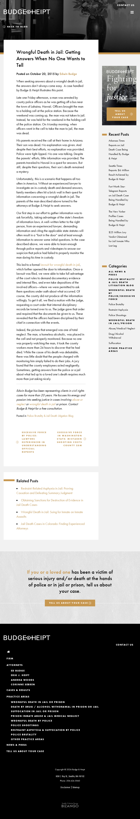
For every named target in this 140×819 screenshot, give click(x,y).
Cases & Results (18, 690)
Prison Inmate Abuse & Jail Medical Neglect (45, 716)
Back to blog (17, 26)
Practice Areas (18, 696)
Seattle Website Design (70, 803)
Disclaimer (65, 787)
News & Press (17, 744)
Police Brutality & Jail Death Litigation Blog (50, 416)
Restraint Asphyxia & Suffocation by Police (45, 730)
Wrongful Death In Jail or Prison (38, 702)
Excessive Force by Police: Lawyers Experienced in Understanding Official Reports (34, 442)
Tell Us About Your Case (68, 602)
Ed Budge (18, 670)
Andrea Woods (22, 679)
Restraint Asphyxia (118, 310)
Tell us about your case (120, 114)
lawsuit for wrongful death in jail (60, 265)
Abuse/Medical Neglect (122, 328)
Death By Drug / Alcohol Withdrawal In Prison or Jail (55, 706)
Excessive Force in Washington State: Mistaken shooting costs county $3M (69, 439)
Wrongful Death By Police (31, 720)
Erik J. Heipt (20, 675)
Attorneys (15, 665)
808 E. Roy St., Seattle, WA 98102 (70, 776)
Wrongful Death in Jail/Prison (122, 322)
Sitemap (76, 787)
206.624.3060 (73, 780)
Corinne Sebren (23, 684)
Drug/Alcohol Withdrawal (116, 335)
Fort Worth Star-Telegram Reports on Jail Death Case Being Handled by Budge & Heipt (119, 195)
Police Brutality (116, 304)
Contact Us (126, 5)
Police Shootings (117, 315)
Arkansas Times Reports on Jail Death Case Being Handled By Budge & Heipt (119, 149)
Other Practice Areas (27, 739)
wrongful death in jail (42, 404)
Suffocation (115, 343)
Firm (10, 658)
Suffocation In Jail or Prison (35, 711)
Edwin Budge (68, 74)
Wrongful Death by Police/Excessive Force (122, 295)
